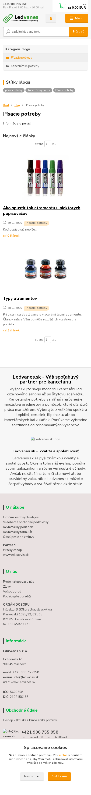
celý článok (11, 236)
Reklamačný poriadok (18, 527)
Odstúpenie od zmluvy (18, 537)
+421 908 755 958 (15, 4)
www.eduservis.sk (15, 555)
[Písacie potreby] (45, 178)
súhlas (62, 755)
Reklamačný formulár (17, 532)
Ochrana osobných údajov (21, 517)
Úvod (6, 105)
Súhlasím (59, 776)
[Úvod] (20, 18)
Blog (17, 105)
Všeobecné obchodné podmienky (26, 522)
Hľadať (78, 31)
